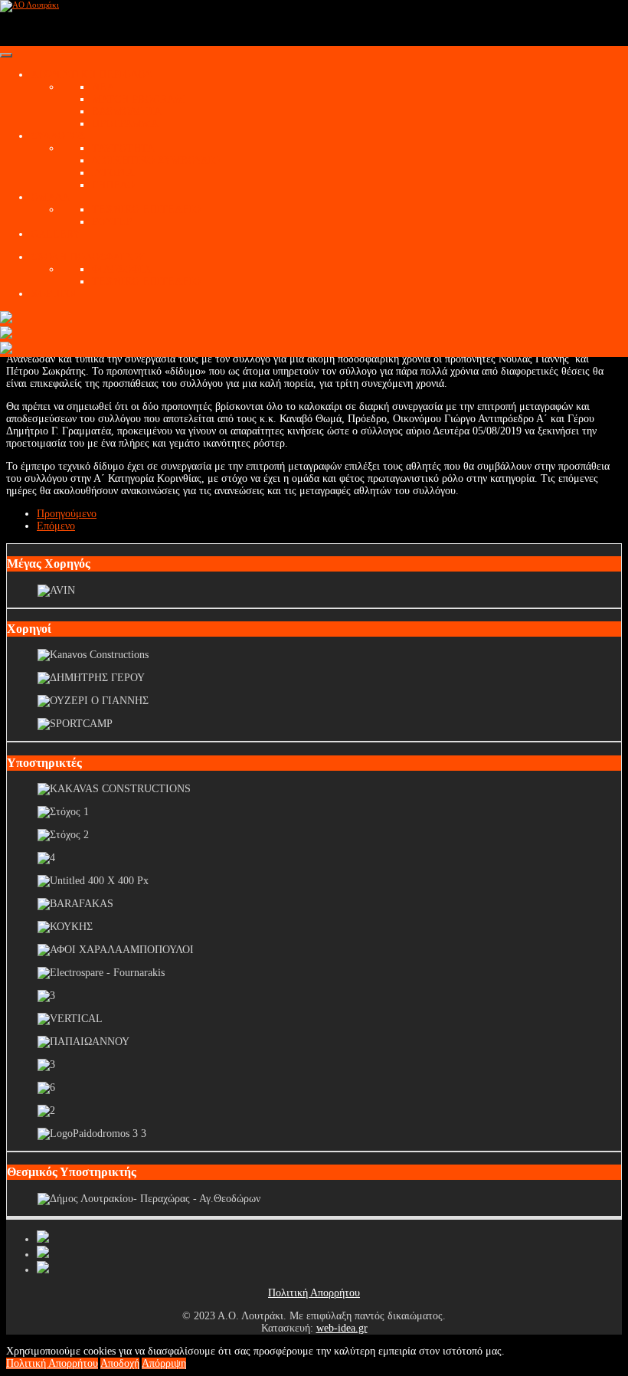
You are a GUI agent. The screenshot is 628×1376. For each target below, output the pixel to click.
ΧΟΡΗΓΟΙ (54, 294)
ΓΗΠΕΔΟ (113, 185)
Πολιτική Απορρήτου (314, 1293)
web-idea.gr (342, 1328)
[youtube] (43, 1254)
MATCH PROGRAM (138, 99)
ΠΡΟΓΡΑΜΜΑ (125, 123)
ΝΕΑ (103, 87)
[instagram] (43, 1270)
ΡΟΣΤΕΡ (112, 222)
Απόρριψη (164, 1363)
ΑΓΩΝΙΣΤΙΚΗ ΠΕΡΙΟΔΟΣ (91, 74)
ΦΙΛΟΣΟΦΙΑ (121, 269)
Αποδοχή (119, 1363)
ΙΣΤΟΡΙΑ (113, 173)
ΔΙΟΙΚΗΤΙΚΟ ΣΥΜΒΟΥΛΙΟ (156, 160)
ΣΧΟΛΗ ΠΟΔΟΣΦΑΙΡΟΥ (88, 257)
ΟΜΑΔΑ (50, 197)
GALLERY (55, 234)
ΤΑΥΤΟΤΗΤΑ (123, 148)
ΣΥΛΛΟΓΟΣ (58, 136)
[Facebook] (43, 1239)
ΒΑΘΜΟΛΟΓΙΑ (127, 111)
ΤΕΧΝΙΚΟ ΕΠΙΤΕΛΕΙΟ (146, 209)
